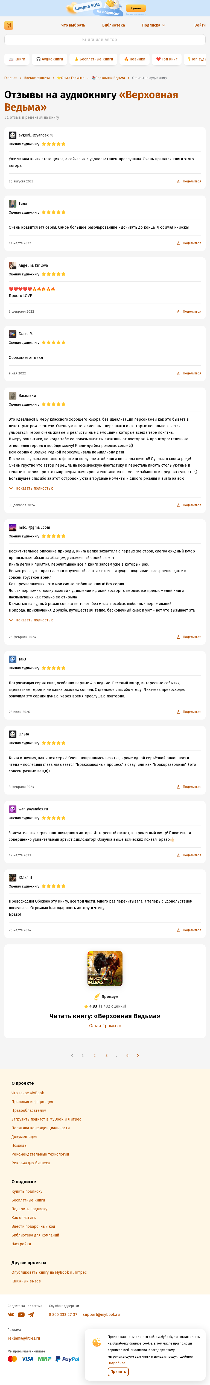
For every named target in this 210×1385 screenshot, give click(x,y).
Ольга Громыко (105, 1025)
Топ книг (169, 59)
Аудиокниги (52, 59)
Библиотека (113, 25)
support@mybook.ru (101, 1314)
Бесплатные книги (96, 59)
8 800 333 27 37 (63, 1314)
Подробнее (116, 1363)
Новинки (137, 59)
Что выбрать (73, 25)
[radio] (44, 144)
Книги (19, 59)
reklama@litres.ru (24, 1338)
